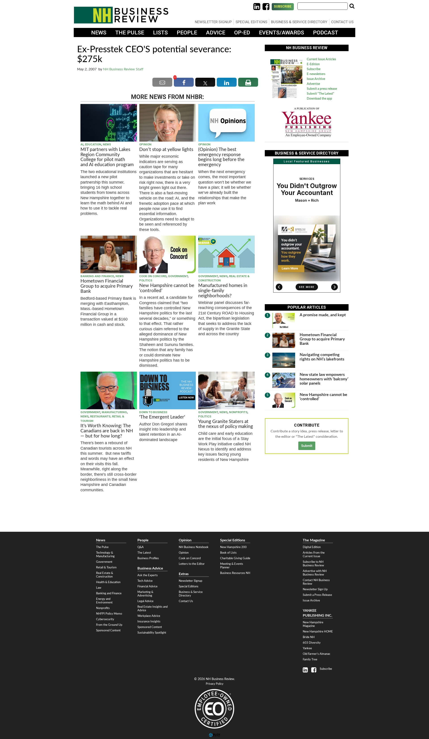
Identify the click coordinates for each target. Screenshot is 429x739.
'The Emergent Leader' (162, 417)
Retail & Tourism (106, 567)
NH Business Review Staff (123, 69)
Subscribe (283, 6)
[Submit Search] (352, 6)
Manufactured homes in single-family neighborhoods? (222, 290)
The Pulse (129, 32)
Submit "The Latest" (320, 93)
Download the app (319, 98)
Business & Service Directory (299, 22)
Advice (215, 32)
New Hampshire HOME (318, 631)
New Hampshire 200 (233, 547)
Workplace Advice (148, 616)
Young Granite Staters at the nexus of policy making (225, 424)
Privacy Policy (214, 683)
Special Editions (251, 22)
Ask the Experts (147, 575)
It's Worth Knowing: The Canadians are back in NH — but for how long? (106, 430)
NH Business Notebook (193, 547)
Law (98, 587)
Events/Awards (281, 32)
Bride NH (309, 637)
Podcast (325, 32)
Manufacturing (114, 412)
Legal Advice (145, 601)
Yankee (307, 648)
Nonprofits (238, 412)
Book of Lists (228, 552)
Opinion (145, 144)
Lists (160, 32)
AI (81, 144)
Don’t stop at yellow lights (166, 149)
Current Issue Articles (321, 59)
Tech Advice (145, 580)
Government (178, 276)
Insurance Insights (148, 621)
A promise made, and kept (323, 315)
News (98, 32)
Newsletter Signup (213, 22)
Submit (306, 446)
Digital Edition (312, 547)
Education (93, 144)
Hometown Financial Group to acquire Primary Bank (106, 286)
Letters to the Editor (192, 563)
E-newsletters (316, 74)
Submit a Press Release (317, 595)
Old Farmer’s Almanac (316, 653)
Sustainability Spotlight (151, 632)
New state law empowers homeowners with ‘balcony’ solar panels (324, 379)
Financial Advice (147, 586)
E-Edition (313, 64)
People (187, 32)
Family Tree (310, 659)
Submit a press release (322, 88)
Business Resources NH (235, 573)
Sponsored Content (108, 630)
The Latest (144, 552)
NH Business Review (121, 15)
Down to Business (153, 412)
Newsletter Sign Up (315, 589)
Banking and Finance (97, 276)
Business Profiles (148, 558)
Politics (145, 280)
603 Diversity (312, 642)
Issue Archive (316, 79)
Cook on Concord (152, 276)
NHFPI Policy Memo (109, 613)
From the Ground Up (109, 624)
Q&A (140, 547)
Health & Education (108, 582)
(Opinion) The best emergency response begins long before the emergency (221, 157)
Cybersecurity (105, 619)
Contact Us (342, 22)
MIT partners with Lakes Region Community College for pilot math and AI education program (107, 157)
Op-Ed (242, 32)
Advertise (313, 84)
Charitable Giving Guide (235, 558)
